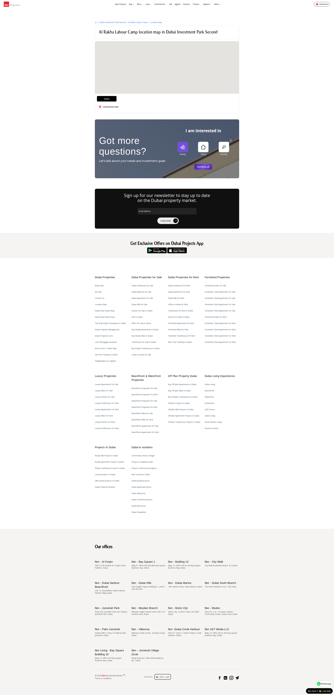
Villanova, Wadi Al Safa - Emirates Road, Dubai (148, 632)
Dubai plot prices (139, 506)
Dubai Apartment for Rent (179, 292)
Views (106, 98)
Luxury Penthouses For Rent (107, 428)
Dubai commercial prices (142, 499)
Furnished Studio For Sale (215, 285)
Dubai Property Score (104, 336)
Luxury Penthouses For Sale (106, 403)
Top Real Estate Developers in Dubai (110, 323)
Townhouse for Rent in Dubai (180, 311)
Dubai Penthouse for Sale (142, 285)
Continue (201, 166)
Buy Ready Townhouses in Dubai (145, 348)
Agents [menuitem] (177, 4)
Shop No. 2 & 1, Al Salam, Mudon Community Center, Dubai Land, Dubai (221, 611)
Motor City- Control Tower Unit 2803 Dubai (183, 611)
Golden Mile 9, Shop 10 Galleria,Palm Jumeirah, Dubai (110, 632)
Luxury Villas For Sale (104, 390)
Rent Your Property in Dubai (180, 342)
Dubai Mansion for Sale (141, 292)
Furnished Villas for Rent (178, 329)
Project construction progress (144, 468)
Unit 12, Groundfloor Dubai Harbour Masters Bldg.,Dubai (110, 587)
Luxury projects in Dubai (105, 474)
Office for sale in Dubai (141, 323)
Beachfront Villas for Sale (142, 413)
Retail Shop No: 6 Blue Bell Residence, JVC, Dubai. (148, 655)
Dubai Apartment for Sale (142, 298)
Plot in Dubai (137, 317)
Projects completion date (142, 462)
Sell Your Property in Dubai (106, 355)
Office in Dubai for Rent (178, 304)
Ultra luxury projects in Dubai (107, 481)
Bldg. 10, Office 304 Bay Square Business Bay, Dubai (109, 655)
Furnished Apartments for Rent (181, 323)
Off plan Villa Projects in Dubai (180, 409)
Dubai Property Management (107, 329)
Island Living (210, 416)
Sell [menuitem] (170, 4)
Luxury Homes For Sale (105, 397)
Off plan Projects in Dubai (179, 403)
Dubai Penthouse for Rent (179, 285)
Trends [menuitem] (195, 4)
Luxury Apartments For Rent (107, 409)
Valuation (323, 4)
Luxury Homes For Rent (105, 422)
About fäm (99, 285)
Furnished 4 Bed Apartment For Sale (220, 311)
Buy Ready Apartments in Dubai (145, 329)
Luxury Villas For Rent (104, 416)
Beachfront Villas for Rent (142, 420)
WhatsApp (326, 683)
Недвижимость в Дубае (105, 361)
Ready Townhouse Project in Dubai (110, 468)
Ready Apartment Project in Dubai (109, 462)
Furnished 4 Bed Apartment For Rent (220, 342)
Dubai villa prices (139, 493)
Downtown (209, 403)
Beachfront (209, 390)
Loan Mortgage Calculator (106, 342)
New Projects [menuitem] (120, 4)
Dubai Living (210, 384)
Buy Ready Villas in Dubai (142, 336)
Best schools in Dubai (141, 474)
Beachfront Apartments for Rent (145, 432)
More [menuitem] (216, 4)
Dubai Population (139, 512)
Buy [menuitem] (130, 4)
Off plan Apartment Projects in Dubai (183, 416)
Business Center (211, 428)
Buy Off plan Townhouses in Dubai (182, 397)
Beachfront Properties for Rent (145, 394)
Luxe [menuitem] (147, 4)
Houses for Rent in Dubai (178, 317)
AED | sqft (163, 677)
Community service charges (143, 455)
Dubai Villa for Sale (139, 304)
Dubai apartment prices (141, 487)
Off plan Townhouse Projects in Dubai (184, 422)
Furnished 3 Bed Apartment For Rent (220, 336)
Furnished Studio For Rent (216, 317)
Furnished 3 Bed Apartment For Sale (220, 304)
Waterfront (209, 397)
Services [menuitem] (186, 4)
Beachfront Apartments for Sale (145, 426)
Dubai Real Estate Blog (104, 311)
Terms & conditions (103, 678)
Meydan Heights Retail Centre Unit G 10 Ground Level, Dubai (148, 611)
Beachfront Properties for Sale (144, 388)
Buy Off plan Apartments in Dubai (182, 384)
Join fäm (98, 292)
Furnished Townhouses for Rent (181, 336)
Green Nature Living (213, 422)
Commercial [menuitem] (159, 4)
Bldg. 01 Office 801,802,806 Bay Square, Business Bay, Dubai (149, 564)
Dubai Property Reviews (105, 487)
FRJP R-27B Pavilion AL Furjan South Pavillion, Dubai (110, 564)
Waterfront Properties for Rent (144, 407)
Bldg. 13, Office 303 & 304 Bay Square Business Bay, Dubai (184, 564)
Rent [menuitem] (139, 4)
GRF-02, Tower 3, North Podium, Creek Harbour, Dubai (184, 632)
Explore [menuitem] (206, 4)
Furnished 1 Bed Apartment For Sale (220, 292)
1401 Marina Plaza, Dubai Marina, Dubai (185, 584)
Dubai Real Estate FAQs (105, 317)
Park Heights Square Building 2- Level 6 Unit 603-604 (148, 585)
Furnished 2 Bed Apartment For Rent (220, 329)
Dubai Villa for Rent (176, 298)
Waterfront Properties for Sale (144, 401)
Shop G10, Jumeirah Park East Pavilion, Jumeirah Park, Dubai (111, 611)
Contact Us (99, 298)
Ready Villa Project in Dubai (106, 455)
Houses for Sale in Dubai (142, 311)
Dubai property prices (141, 481)
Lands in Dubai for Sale (141, 355)
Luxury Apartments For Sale (106, 384)
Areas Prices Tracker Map (106, 348)
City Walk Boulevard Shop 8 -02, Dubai (221, 563)
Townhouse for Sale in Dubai (144, 342)
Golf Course (210, 409)
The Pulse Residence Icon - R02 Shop (220, 584)
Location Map (101, 304)
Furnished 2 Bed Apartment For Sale (220, 298)
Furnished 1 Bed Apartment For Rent (220, 323)
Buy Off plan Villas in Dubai (179, 390)
